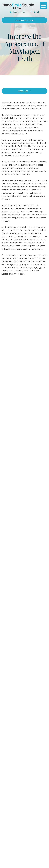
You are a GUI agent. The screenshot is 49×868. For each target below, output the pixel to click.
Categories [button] (23, 91)
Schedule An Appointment (24, 20)
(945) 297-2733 (19, 12)
